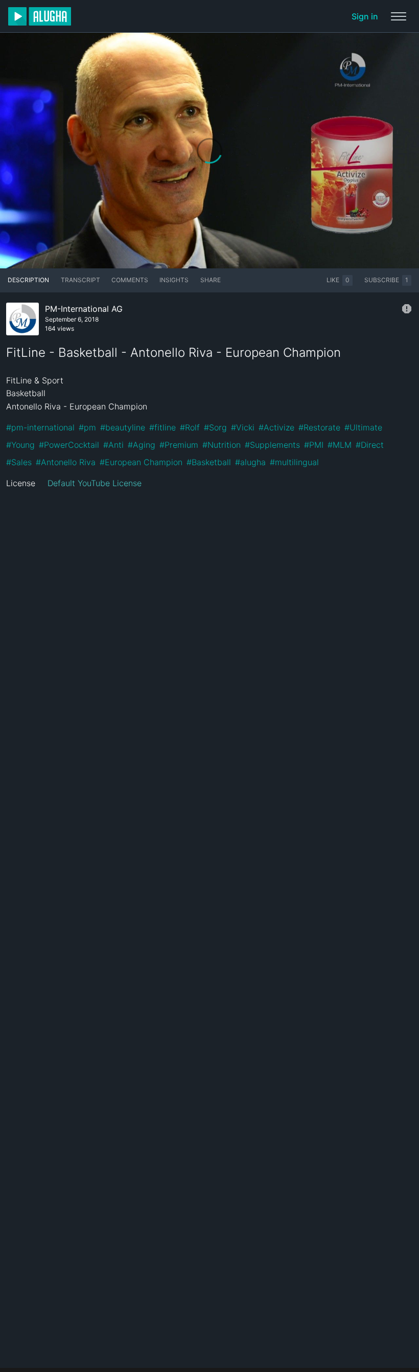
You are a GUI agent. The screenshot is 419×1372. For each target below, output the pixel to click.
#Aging (141, 445)
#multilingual (294, 462)
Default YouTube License (95, 483)
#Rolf (190, 427)
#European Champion (141, 462)
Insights (174, 280)
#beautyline (122, 427)
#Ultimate (363, 427)
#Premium (178, 445)
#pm (87, 427)
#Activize (276, 427)
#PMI (313, 445)
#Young (20, 445)
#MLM (340, 445)
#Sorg (215, 427)
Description (28, 280)
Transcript (80, 280)
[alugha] (39, 16)
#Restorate (319, 427)
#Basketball (209, 462)
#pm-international (40, 427)
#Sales (19, 462)
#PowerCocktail (69, 445)
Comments (129, 280)
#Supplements (272, 445)
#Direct (370, 445)
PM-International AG (84, 309)
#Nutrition (221, 445)
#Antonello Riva (66, 462)
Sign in (365, 16)
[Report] (407, 309)
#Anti (113, 445)
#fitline (162, 427)
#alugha (250, 462)
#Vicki (242, 427)
